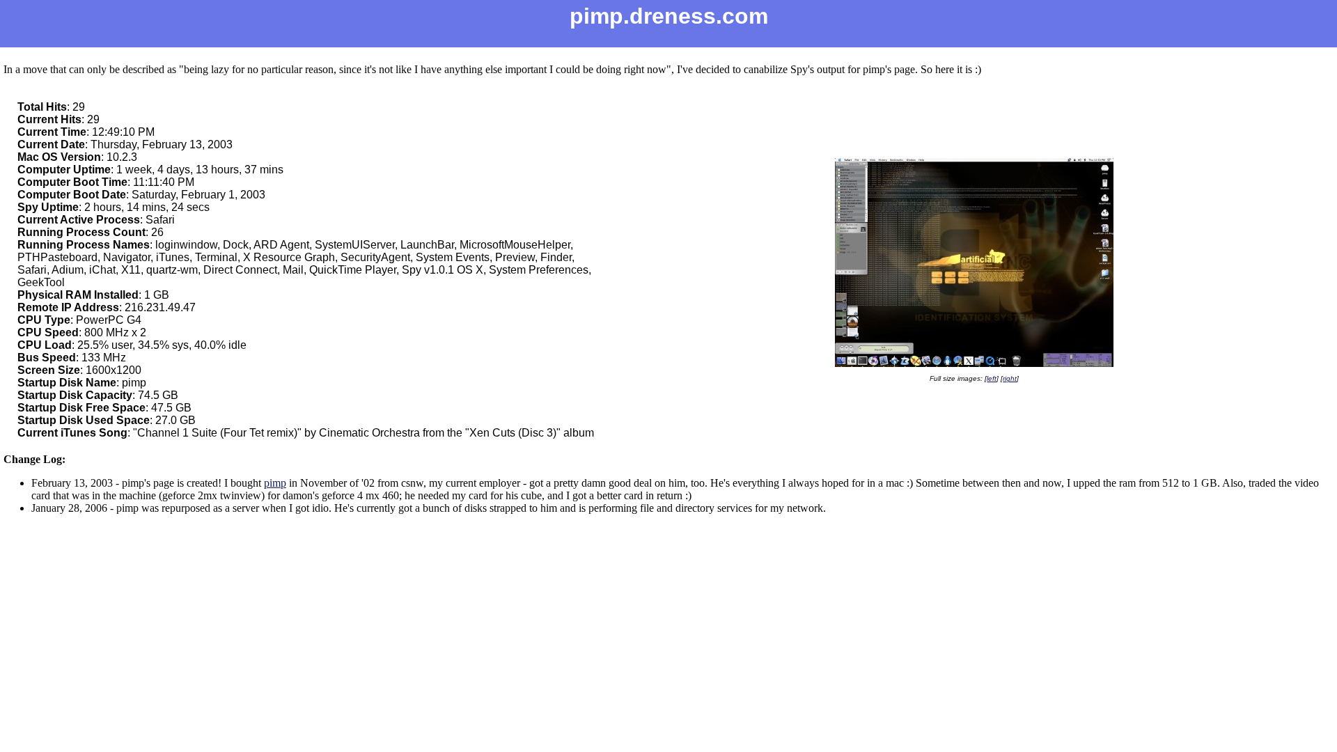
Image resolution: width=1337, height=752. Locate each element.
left (991, 378)
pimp (275, 483)
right (1010, 378)
